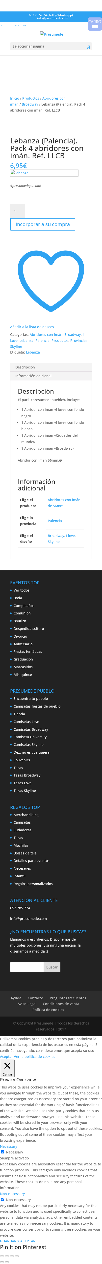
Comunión (22, 613)
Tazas (18, 767)
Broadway (30, 104)
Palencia (42, 340)
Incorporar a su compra (43, 224)
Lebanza (26, 340)
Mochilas (21, 845)
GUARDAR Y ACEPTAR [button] (17, 1241)
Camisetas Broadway (31, 729)
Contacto (35, 998)
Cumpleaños (24, 605)
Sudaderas (22, 830)
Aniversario (23, 644)
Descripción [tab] (25, 367)
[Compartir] (12, 1256)
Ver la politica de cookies (34, 1056)
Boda (18, 598)
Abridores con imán (46, 334)
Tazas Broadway (27, 775)
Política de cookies (48, 1009)
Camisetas (22, 822)
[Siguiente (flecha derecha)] (7, 1262)
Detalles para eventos (32, 860)
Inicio (14, 98)
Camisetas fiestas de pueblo (37, 706)
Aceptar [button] (6, 1056)
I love (70, 535)
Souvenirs (22, 760)
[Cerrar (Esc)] (17, 1256)
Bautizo (20, 620)
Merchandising (26, 814)
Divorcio (20, 636)
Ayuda (16, 998)
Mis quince (23, 674)
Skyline (16, 346)
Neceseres (22, 868)
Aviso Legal (27, 1003)
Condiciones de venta (61, 1003)
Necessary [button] (8, 1146)
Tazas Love (22, 783)
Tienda (19, 714)
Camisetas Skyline (29, 744)
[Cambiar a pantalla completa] (7, 1256)
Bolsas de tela (25, 853)
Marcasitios (23, 666)
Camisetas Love (26, 721)
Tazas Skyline (25, 790)
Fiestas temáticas (28, 651)
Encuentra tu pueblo (31, 698)
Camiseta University (30, 736)
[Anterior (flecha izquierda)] (2, 1262)
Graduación (23, 659)
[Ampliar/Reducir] (2, 1256)
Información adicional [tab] (33, 375)
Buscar (52, 967)
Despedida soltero (29, 628)
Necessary (14, 1152)
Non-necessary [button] (12, 1193)
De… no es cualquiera (32, 752)
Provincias (78, 340)
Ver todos (21, 590)
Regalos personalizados (33, 883)
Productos (30, 98)
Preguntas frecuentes (68, 998)
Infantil (20, 876)
